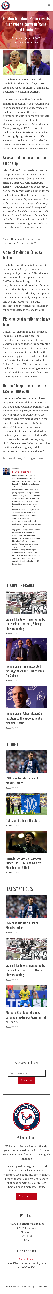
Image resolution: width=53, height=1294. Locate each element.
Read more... (26, 1196)
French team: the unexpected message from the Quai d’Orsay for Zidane (25, 670)
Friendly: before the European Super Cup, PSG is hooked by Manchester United (24, 862)
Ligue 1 (33, 458)
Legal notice (41, 1286)
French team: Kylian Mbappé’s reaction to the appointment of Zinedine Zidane (25, 718)
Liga (25, 458)
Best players (14, 458)
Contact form (26, 1259)
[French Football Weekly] (5, 5)
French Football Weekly (23, 1286)
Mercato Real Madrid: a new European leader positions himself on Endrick (26, 1017)
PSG (41, 458)
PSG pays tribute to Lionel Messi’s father (22, 780)
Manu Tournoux (21, 472)
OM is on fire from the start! (23, 820)
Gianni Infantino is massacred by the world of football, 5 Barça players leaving (25, 623)
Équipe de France (21, 585)
